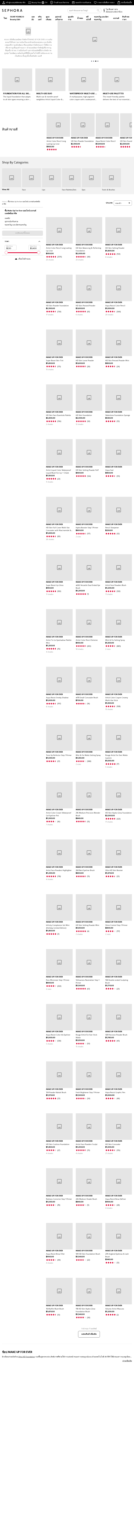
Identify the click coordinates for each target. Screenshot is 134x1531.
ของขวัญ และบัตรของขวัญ (15, 225)
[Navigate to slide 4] (98, 61)
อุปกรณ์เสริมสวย (11, 221)
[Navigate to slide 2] (94, 61)
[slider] (6, 252)
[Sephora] (12, 10)
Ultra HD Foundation (26, 1357)
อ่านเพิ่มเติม (127, 1361)
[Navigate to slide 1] (92, 61)
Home (4, 202)
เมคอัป (7, 218)
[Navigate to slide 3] (96, 61)
